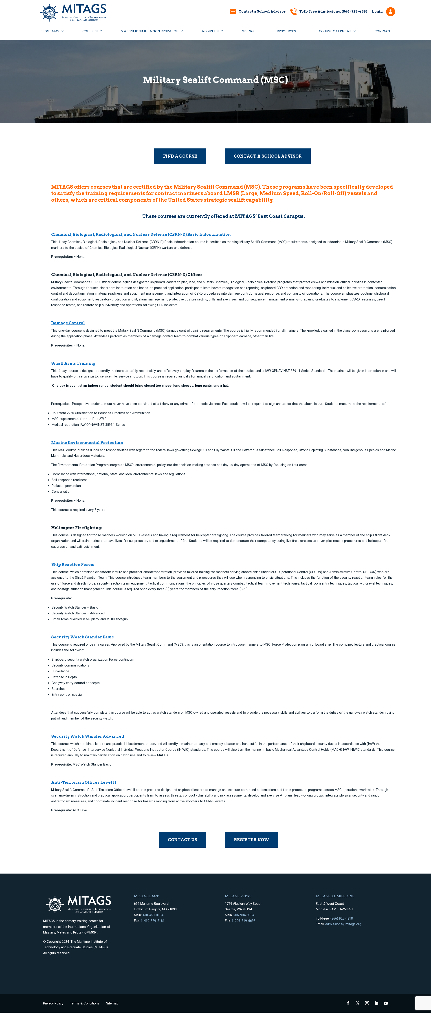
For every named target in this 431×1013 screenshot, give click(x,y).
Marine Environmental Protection (87, 442)
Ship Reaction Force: (72, 564)
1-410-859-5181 (153, 921)
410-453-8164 (153, 915)
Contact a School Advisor (262, 11)
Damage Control (68, 323)
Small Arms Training (73, 363)
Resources (286, 31)
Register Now (251, 839)
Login (377, 11)
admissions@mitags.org (343, 924)
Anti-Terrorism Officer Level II (83, 782)
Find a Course (180, 156)
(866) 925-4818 (341, 918)
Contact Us (182, 839)
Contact (382, 31)
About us (210, 31)
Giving (248, 31)
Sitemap (112, 1003)
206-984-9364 (243, 915)
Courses (90, 31)
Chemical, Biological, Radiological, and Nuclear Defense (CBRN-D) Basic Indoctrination (141, 234)
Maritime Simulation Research (149, 31)
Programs (49, 31)
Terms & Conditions (84, 1003)
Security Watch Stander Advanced (87, 736)
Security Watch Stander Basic (82, 637)
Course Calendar (335, 31)
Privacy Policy (53, 1003)
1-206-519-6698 (243, 921)
